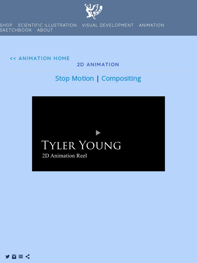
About (45, 30)
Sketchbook (16, 30)
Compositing (121, 78)
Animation (151, 25)
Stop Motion (74, 78)
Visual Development (108, 25)
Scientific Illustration (47, 25)
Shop (6, 25)
